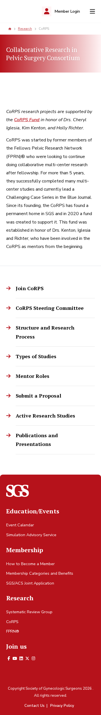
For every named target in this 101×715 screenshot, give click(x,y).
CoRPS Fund (27, 120)
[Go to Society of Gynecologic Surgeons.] (9, 28)
